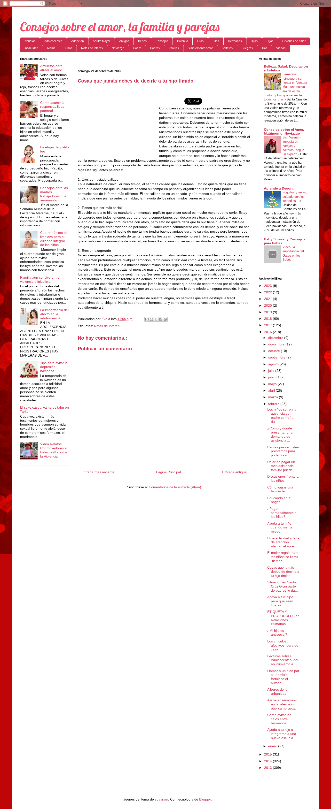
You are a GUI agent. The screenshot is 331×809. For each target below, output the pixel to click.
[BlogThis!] (151, 319)
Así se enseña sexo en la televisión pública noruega (282, 704)
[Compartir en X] (156, 319)
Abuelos (29, 41)
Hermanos (235, 41)
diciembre (276, 338)
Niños (68, 48)
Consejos (162, 41)
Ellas (200, 41)
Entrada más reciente (97, 472)
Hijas (254, 41)
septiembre (277, 357)
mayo (273, 384)
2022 (268, 292)
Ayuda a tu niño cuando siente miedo (279, 527)
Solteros (227, 48)
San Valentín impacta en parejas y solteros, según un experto (293, 146)
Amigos (124, 41)
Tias (264, 48)
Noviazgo (118, 48)
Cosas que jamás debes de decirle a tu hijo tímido (283, 571)
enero (273, 746)
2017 (268, 325)
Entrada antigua (234, 472)
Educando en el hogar (279, 500)
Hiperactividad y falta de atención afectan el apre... (283, 542)
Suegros (247, 48)
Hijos (270, 41)
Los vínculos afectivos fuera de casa (282, 645)
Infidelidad (31, 48)
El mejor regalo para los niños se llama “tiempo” (283, 557)
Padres (155, 48)
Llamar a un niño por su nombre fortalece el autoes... (283, 677)
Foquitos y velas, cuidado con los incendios (295, 197)
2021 (268, 299)
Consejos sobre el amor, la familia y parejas (120, 26)
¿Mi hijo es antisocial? (277, 633)
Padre (137, 48)
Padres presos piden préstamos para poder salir (283, 451)
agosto (274, 364)
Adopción (77, 41)
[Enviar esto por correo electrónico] (146, 319)
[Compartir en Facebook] (160, 319)
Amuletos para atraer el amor (51, 68)
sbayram (161, 799)
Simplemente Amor (200, 48)
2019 (268, 312)
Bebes (142, 41)
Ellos (216, 41)
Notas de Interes (92, 48)
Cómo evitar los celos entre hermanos (279, 719)
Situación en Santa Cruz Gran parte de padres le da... (282, 586)
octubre (274, 351)
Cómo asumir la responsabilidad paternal (52, 107)
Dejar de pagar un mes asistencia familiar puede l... (282, 466)
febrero (274, 404)
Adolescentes (53, 41)
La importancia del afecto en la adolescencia (54, 314)
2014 (268, 761)
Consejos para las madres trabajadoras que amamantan (54, 194)
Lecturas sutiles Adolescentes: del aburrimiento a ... (282, 660)
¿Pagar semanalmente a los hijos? (282, 513)
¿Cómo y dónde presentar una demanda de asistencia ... (279, 434)
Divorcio (182, 41)
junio (272, 377)
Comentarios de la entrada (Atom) (175, 487)
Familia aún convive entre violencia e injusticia (40, 279)
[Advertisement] (118, 123)
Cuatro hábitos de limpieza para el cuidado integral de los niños (54, 239)
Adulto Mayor (101, 41)
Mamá (51, 48)
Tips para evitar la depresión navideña (54, 367)
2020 (268, 305)
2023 (268, 286)
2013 (268, 768)
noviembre (276, 344)
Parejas (174, 48)
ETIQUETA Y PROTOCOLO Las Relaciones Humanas (283, 618)
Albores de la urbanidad (277, 691)
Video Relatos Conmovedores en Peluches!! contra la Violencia (54, 450)
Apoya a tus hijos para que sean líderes (280, 601)
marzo (273, 397)
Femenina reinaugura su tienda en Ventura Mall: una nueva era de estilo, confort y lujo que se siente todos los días (285, 86)
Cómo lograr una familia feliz (280, 489)
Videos (280, 48)
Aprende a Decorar (279, 188)
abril (272, 390)
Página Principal (168, 472)
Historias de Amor (294, 41)
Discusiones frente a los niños (283, 478)
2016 (268, 332)
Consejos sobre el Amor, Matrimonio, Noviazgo (284, 131)
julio (271, 371)
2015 (268, 754)
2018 (268, 319)
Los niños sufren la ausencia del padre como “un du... (281, 415)
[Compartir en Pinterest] (165, 319)
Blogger (205, 799)
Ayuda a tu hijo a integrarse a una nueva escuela (281, 734)
